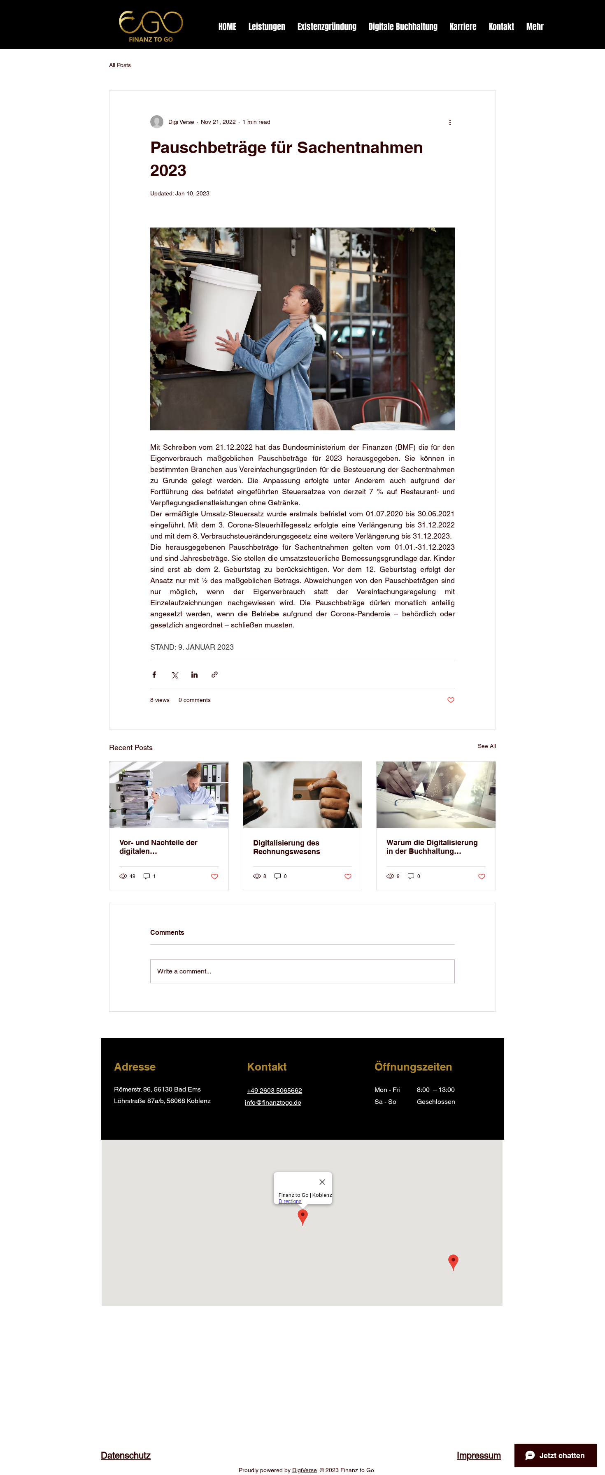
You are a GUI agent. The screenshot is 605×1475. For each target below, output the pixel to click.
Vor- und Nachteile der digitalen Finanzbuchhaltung (158, 846)
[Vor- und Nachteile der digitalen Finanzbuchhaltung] (168, 795)
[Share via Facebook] (154, 674)
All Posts (120, 65)
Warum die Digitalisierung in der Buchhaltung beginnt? (432, 846)
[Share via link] (215, 674)
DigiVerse (304, 1470)
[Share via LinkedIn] (194, 674)
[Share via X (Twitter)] (174, 674)
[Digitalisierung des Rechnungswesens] (302, 795)
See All (487, 746)
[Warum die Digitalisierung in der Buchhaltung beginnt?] (436, 795)
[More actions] (450, 122)
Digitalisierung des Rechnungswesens (286, 847)
